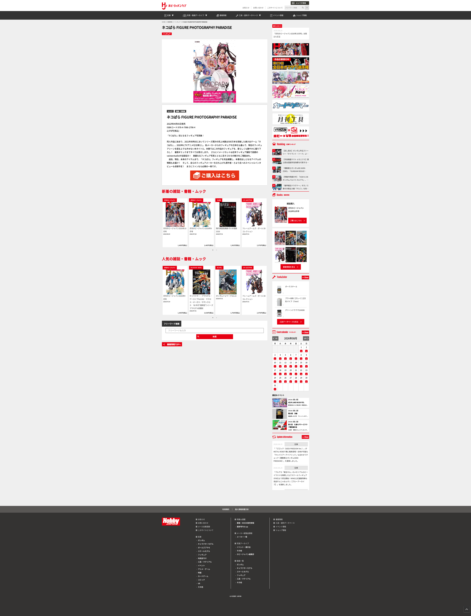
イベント (201, 565)
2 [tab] (216, 250)
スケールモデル (204, 551)
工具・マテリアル (205, 562)
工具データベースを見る (289, 321)
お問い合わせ (258, 7)
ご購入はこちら (296, 220)
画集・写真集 (180, 111)
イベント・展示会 (244, 547)
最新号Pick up (242, 526)
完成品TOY (202, 558)
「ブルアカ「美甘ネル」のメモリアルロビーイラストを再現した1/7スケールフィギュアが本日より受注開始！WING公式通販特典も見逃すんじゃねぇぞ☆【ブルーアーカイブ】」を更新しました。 (291, 478)
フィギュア (166, 34)
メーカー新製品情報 (244, 533)
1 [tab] (213, 250)
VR (199, 583)
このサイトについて (275, 7)
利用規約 (225, 509)
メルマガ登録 (301, 3)
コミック (201, 579)
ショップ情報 (281, 530)
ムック (170, 111)
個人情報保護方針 (242, 509)
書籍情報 (279, 519)
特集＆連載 (241, 519)
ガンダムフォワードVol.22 (226, 296)
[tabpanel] (175, 222)
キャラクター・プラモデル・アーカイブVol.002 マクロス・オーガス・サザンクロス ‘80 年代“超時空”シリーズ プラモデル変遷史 (201, 302)
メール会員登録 (204, 526)
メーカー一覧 (242, 536)
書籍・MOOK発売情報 (245, 523)
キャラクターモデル (205, 544)
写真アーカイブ (243, 543)
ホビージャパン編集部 (245, 554)
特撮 (199, 572)
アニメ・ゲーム (204, 569)
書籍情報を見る (289, 267)
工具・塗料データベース (285, 523)
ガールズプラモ (204, 547)
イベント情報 (281, 526)
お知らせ (245, 7)
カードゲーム (203, 576)
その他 (200, 587)
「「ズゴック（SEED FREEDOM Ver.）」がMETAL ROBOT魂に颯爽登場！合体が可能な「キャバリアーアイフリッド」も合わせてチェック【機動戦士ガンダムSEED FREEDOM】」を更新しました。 (291, 454)
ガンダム (201, 540)
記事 (296, 444)
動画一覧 (240, 561)
